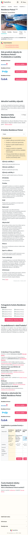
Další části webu (5, 516)
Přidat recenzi (21, 32)
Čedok (6, 279)
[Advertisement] (14, 90)
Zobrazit (19, 458)
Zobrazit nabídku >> (21, 64)
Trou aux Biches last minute (12, 45)
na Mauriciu (12, 490)
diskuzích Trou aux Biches (19, 384)
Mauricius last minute (6, 363)
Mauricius (4, 12)
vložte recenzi (8, 124)
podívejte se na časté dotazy (8, 389)
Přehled (4, 32)
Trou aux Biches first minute (12, 47)
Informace (4, 521)
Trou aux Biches (11, 12)
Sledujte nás (4, 526)
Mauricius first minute (18, 364)
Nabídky (9, 32)
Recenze (15, 32)
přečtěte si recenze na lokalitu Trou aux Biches (12, 372)
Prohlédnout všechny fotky (14, 320)
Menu (24, 2)
